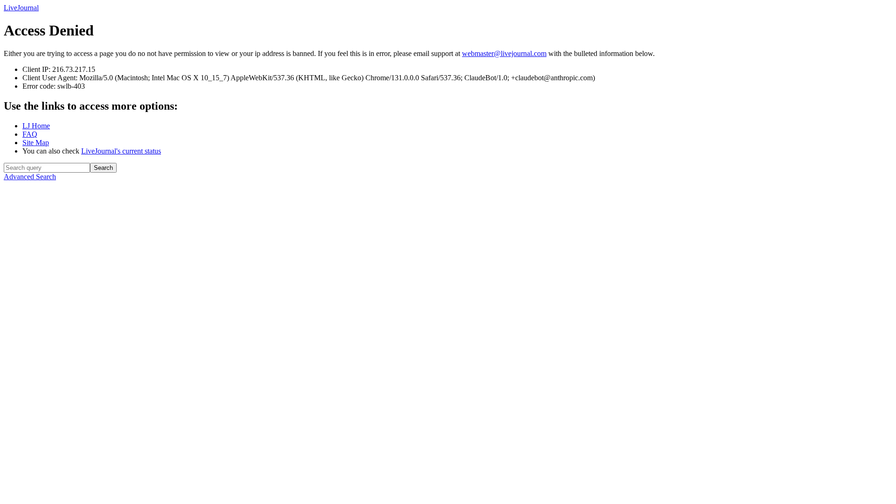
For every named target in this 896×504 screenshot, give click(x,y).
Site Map (35, 143)
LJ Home (36, 126)
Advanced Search (30, 177)
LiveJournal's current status (121, 151)
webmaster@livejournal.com (504, 53)
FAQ (29, 134)
